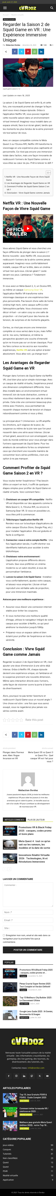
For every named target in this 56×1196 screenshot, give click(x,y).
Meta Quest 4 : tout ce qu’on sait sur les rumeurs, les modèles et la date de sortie (34, 844)
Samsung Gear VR (33, 289)
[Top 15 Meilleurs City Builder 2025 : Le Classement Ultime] (10, 1001)
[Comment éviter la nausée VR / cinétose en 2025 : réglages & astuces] (10, 1112)
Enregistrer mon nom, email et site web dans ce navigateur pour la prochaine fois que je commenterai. (26, 938)
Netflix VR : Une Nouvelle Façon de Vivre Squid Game (28, 178)
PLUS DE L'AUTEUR (36, 820)
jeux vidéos (24, 1004)
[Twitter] (21, 51)
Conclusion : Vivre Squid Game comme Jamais (28, 193)
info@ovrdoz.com (36, 1067)
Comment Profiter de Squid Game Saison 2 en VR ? (28, 188)
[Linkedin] (41, 51)
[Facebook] (15, 51)
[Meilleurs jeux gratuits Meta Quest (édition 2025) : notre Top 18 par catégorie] (10, 1126)
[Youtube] (47, 1076)
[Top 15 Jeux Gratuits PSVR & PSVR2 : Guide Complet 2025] (10, 1098)
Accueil (6, 15)
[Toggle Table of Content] (47, 172)
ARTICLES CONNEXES (14, 820)
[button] (4, 8)
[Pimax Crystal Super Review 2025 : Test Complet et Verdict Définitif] (10, 987)
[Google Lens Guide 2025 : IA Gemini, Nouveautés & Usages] (10, 1015)
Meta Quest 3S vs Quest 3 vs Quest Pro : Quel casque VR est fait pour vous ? (40, 757)
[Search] (52, 8)
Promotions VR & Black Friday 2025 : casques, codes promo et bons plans (35, 830)
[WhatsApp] (34, 51)
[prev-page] (4, 869)
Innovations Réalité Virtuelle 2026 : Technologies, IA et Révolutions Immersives (34, 858)
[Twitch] (32, 1076)
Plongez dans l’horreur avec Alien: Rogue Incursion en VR (13, 755)
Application (24, 1017)
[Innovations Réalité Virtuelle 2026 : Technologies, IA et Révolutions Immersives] (10, 858)
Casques (6, 834)
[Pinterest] (28, 51)
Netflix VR (22, 350)
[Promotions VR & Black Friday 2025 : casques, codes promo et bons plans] (10, 831)
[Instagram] (16, 1076)
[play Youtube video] (28, 228)
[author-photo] (28, 786)
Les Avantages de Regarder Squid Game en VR (28, 183)
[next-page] (9, 869)
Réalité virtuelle (17, 15)
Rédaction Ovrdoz (13, 45)
